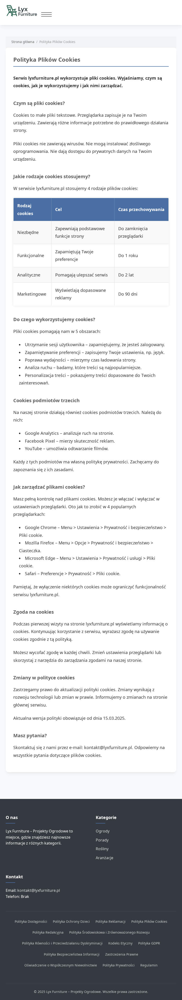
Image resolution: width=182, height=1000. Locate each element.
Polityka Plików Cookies (149, 921)
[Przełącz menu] (46, 14)
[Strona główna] (23, 11)
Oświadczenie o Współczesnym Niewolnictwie (60, 965)
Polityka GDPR (149, 943)
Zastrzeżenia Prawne (121, 954)
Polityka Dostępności (31, 921)
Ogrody (102, 831)
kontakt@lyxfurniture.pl (38, 890)
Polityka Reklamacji (111, 921)
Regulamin (149, 965)
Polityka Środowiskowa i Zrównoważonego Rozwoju (109, 932)
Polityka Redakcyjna (48, 932)
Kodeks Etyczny (120, 943)
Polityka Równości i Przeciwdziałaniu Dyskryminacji (62, 943)
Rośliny (102, 848)
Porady (102, 840)
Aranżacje (104, 857)
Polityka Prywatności (119, 965)
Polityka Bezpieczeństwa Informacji (72, 954)
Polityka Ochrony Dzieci (71, 921)
